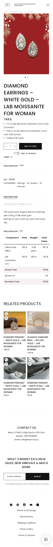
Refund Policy (26, 516)
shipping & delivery (26, 522)
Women (21, 186)
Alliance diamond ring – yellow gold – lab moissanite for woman (37, 343)
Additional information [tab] (17, 204)
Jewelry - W (36, 183)
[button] (25, 77)
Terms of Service (26, 535)
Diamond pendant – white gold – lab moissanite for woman (15, 342)
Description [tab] (11, 196)
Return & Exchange (26, 510)
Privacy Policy (26, 529)
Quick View (6, 318)
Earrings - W (23, 183)
